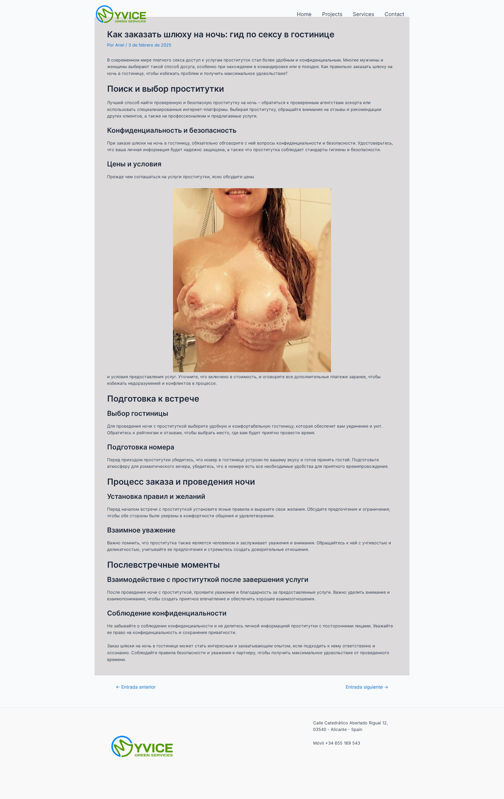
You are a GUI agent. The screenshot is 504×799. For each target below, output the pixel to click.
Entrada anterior (135, 687)
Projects (332, 14)
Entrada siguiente (367, 687)
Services (363, 14)
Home (304, 14)
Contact (394, 14)
